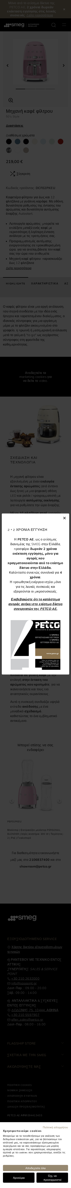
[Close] (64, 517)
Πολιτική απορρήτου (55, 1127)
